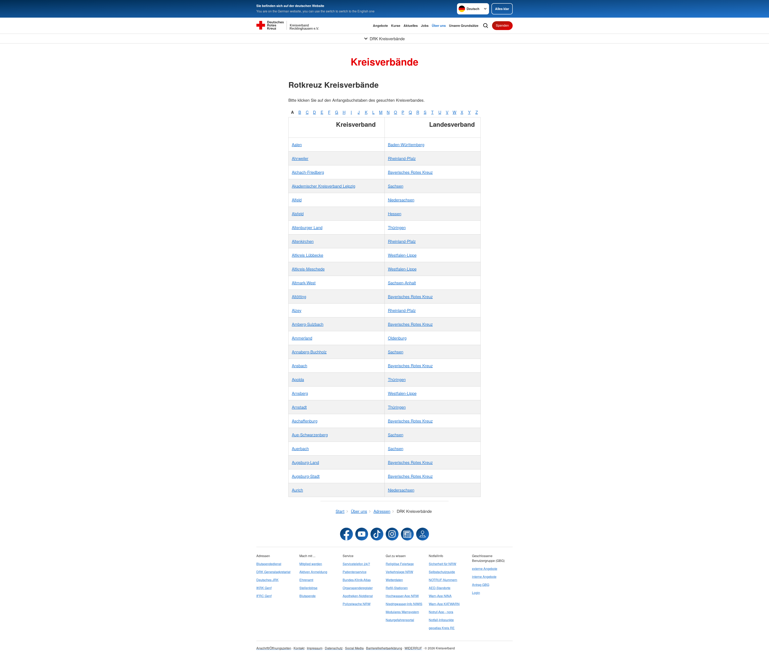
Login (476, 592)
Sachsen (395, 186)
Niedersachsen (401, 200)
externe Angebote (484, 568)
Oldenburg (397, 338)
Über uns (439, 25)
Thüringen (397, 227)
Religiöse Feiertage (400, 563)
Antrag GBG (480, 584)
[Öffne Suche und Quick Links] (485, 25)
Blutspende (307, 596)
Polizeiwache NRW (356, 604)
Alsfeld (298, 213)
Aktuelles (411, 25)
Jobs (425, 25)
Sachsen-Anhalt (402, 283)
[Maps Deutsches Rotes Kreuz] (422, 534)
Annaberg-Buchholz (309, 352)
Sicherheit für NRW (442, 563)
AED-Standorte (439, 588)
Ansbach (299, 365)
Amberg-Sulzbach (307, 324)
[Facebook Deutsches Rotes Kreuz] (346, 534)
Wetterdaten (394, 580)
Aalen (297, 144)
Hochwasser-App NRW (402, 596)
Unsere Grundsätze (463, 25)
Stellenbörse (308, 588)
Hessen (394, 213)
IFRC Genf (264, 596)
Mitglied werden (310, 563)
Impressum (314, 648)
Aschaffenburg (304, 421)
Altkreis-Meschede (308, 269)
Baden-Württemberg (406, 144)
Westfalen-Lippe (402, 255)
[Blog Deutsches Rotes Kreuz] (407, 534)
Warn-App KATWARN (444, 604)
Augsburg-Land (305, 462)
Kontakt (299, 648)
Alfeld (297, 200)
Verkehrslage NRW (399, 571)
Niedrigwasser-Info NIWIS (404, 604)
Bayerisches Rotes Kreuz (410, 172)
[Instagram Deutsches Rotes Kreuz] (392, 534)
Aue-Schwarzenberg (310, 435)
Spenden (502, 25)
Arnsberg (300, 393)
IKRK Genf (264, 588)
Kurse (395, 25)
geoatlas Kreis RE (442, 628)
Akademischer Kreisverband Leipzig (323, 186)
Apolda (298, 379)
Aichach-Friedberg (308, 172)
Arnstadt (299, 407)
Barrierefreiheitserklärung (384, 648)
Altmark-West (304, 283)
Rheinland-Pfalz (402, 158)
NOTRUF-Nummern (443, 580)
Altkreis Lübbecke (307, 255)
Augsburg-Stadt (306, 476)
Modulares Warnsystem (402, 612)
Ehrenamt (306, 580)
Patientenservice (354, 571)
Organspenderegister (358, 588)
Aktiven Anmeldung (313, 571)
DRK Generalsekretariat (273, 571)
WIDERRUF (413, 648)
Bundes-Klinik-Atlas (357, 580)
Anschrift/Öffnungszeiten (273, 648)
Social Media (354, 648)
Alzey (296, 310)
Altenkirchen (303, 241)
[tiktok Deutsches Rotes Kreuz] (376, 534)
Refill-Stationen (397, 588)
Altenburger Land (307, 227)
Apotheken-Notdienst (358, 596)
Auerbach (300, 448)
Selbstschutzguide (442, 571)
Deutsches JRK (267, 580)
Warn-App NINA (440, 596)
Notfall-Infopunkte (441, 620)
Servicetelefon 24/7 (356, 563)
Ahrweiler (300, 158)
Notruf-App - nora (441, 612)
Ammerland (302, 338)
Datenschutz (334, 648)
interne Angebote (484, 576)
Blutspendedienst (268, 563)
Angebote (380, 25)
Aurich (297, 490)
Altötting (299, 296)
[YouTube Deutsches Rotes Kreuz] (361, 534)
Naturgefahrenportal (400, 620)
